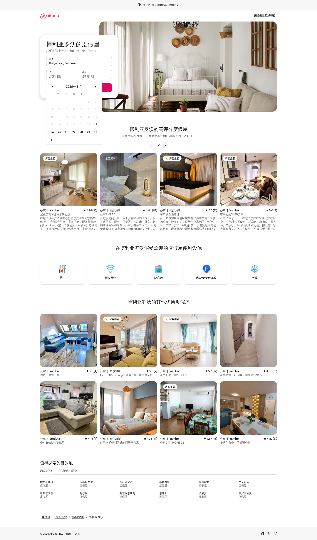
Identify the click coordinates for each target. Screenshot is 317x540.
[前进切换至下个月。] (95, 87)
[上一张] (152, 145)
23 (95, 124)
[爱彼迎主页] (49, 15)
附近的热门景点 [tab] (68, 470)
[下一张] (165, 145)
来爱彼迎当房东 (264, 15)
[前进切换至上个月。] (53, 87)
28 (81, 132)
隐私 (68, 533)
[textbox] (62, 76)
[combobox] (79, 63)
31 (52, 139)
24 (52, 132)
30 (95, 132)
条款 (77, 533)
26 (66, 132)
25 (59, 132)
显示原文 (174, 4)
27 (73, 132)
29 (88, 132)
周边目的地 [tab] (46, 470)
